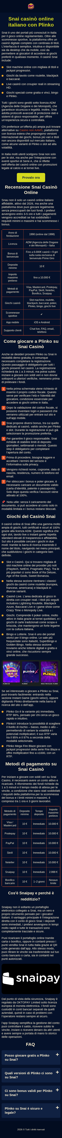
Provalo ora (31, 177)
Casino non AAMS (31, 130)
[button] (56, 965)
